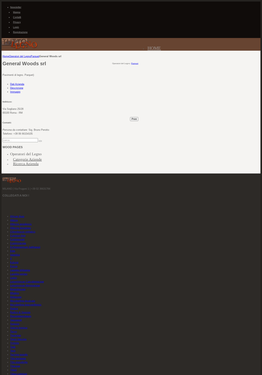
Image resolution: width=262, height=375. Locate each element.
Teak (13, 346)
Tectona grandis (19, 354)
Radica (14, 308)
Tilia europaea (18, 358)
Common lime (18, 235)
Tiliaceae (15, 366)
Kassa (13, 266)
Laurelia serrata (18, 274)
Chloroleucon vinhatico (22, 231)
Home (5, 56)
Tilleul (13, 369)
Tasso (13, 331)
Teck (13, 350)
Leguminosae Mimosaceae (25, 285)
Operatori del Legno (20, 56)
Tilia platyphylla (18, 362)
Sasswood (16, 320)
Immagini (15, 91)
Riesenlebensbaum (20, 316)
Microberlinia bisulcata (22, 300)
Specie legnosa (18, 327)
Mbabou (14, 293)
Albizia (14, 220)
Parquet (35, 56)
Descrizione (16, 88)
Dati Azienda (17, 84)
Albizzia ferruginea (20, 227)
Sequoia (14, 323)
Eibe (12, 250)
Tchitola (14, 343)
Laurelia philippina (20, 270)
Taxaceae (15, 335)
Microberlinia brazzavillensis (25, 304)
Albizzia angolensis (21, 224)
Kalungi (14, 262)
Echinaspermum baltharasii (25, 247)
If (11, 258)
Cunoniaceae (17, 239)
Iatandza (15, 254)
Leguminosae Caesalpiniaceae (27, 281)
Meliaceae (15, 297)
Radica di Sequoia (20, 312)
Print (134, 119)
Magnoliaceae (18, 289)
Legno (13, 277)
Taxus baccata (18, 339)
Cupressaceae (18, 243)
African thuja (17, 216)
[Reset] (40, 141)
